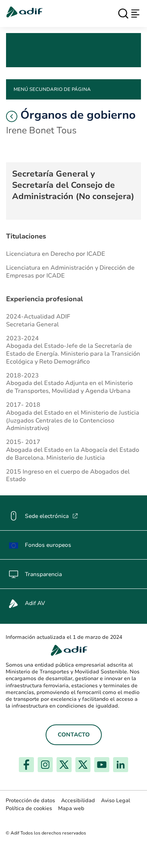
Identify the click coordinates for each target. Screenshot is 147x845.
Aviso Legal (115, 800)
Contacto (74, 734)
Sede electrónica (51, 516)
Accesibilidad (78, 800)
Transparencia (43, 574)
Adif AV (35, 603)
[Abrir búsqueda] (123, 14)
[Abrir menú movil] (135, 14)
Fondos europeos (48, 545)
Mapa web (71, 808)
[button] (11, 116)
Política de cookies (29, 808)
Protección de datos (30, 800)
